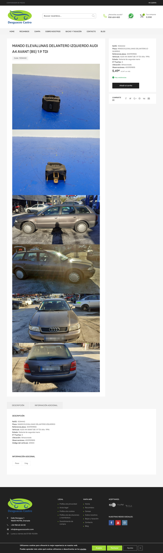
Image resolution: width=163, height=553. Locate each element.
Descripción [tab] (18, 405)
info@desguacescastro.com (22, 529)
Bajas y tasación (74, 31)
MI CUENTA (152, 3)
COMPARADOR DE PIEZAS (16, 3)
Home (12, 31)
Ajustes (130, 548)
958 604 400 (114, 17)
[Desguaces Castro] (18, 17)
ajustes (83, 549)
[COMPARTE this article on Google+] (134, 98)
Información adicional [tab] (46, 405)
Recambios (24, 31)
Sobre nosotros (52, 31)
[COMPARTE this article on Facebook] (125, 98)
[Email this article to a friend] (148, 98)
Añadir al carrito (125, 86)
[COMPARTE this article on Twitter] (130, 98)
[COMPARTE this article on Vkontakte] (143, 98)
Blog (103, 31)
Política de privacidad (68, 504)
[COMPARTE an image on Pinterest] (139, 98)
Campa (37, 31)
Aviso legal (64, 508)
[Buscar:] (69, 16)
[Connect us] (111, 522)
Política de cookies (67, 511)
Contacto (91, 31)
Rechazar (114, 548)
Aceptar (99, 548)
